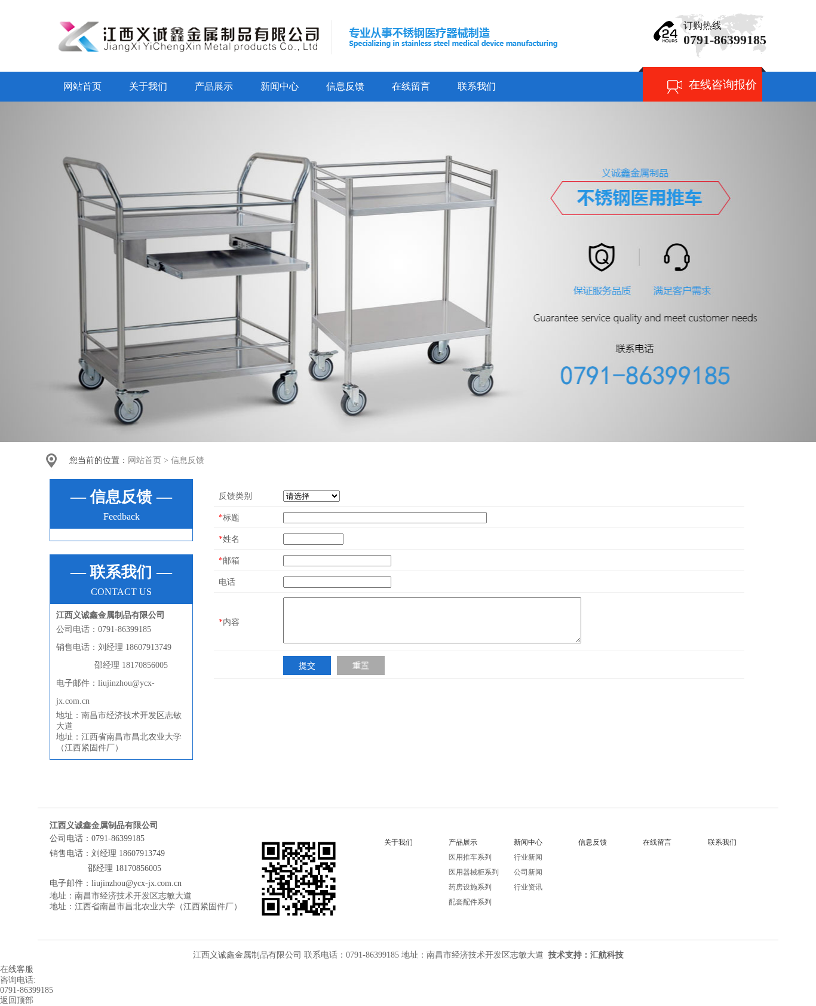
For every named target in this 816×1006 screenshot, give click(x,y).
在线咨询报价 (723, 84)
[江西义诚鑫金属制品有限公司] (303, 57)
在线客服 (16, 969)
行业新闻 (528, 857)
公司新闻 (528, 872)
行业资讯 (528, 887)
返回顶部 (16, 1000)
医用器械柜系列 (474, 872)
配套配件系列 (470, 902)
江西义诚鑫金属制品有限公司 (247, 954)
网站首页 (144, 460)
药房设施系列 (470, 887)
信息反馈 (187, 460)
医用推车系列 (470, 857)
